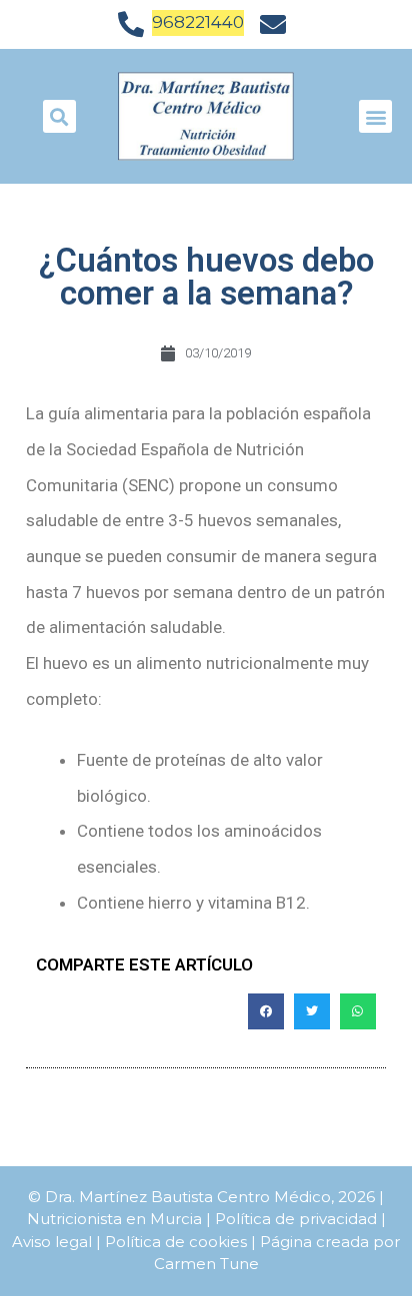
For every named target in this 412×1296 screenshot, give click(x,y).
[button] (375, 116)
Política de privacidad (296, 1218)
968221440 (198, 22)
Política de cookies (176, 1241)
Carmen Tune (206, 1263)
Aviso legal (52, 1241)
